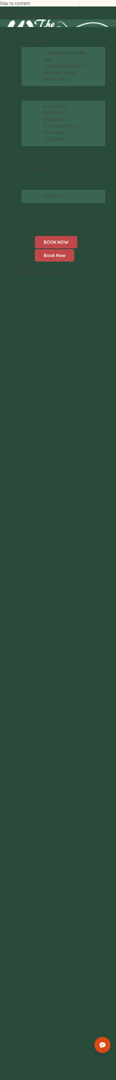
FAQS (27, 153)
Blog (26, 210)
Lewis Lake (54, 132)
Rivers (28, 93)
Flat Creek (53, 139)
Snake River (55, 106)
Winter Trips (55, 78)
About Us (31, 182)
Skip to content (15, 3)
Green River (54, 119)
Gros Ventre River (61, 126)
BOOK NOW (56, 242)
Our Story (52, 195)
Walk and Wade (59, 72)
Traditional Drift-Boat (64, 65)
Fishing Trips (34, 39)
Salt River (52, 113)
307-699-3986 (13, 9)
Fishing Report (36, 168)
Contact (29, 225)
